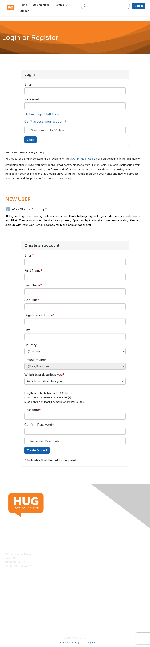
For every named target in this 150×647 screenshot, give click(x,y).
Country (30, 345)
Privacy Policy (62, 178)
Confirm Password (38, 425)
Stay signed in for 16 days (46, 130)
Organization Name (38, 315)
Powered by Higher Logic (75, 642)
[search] (85, 6)
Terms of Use (13, 625)
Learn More (11, 599)
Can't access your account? (45, 121)
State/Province (35, 360)
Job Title (31, 300)
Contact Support (15, 569)
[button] (62, 5)
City (27, 330)
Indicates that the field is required (51, 460)
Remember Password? (44, 441)
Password (31, 99)
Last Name (32, 285)
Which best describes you (43, 375)
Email (28, 84)
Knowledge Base (15, 595)
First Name (32, 270)
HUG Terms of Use (81, 158)
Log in (139, 5)
